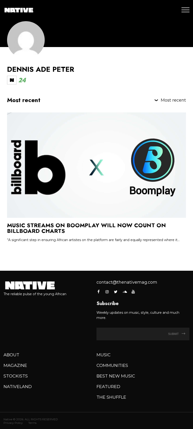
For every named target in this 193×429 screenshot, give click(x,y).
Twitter (115, 292)
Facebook (98, 292)
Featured (108, 386)
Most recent (173, 100)
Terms (32, 423)
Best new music (115, 376)
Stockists (16, 376)
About (11, 355)
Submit (173, 334)
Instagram (107, 292)
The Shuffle (111, 397)
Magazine (15, 365)
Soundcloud (124, 292)
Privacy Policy (13, 423)
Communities (112, 365)
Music (103, 355)
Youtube (133, 292)
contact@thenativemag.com (126, 282)
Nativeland (18, 386)
